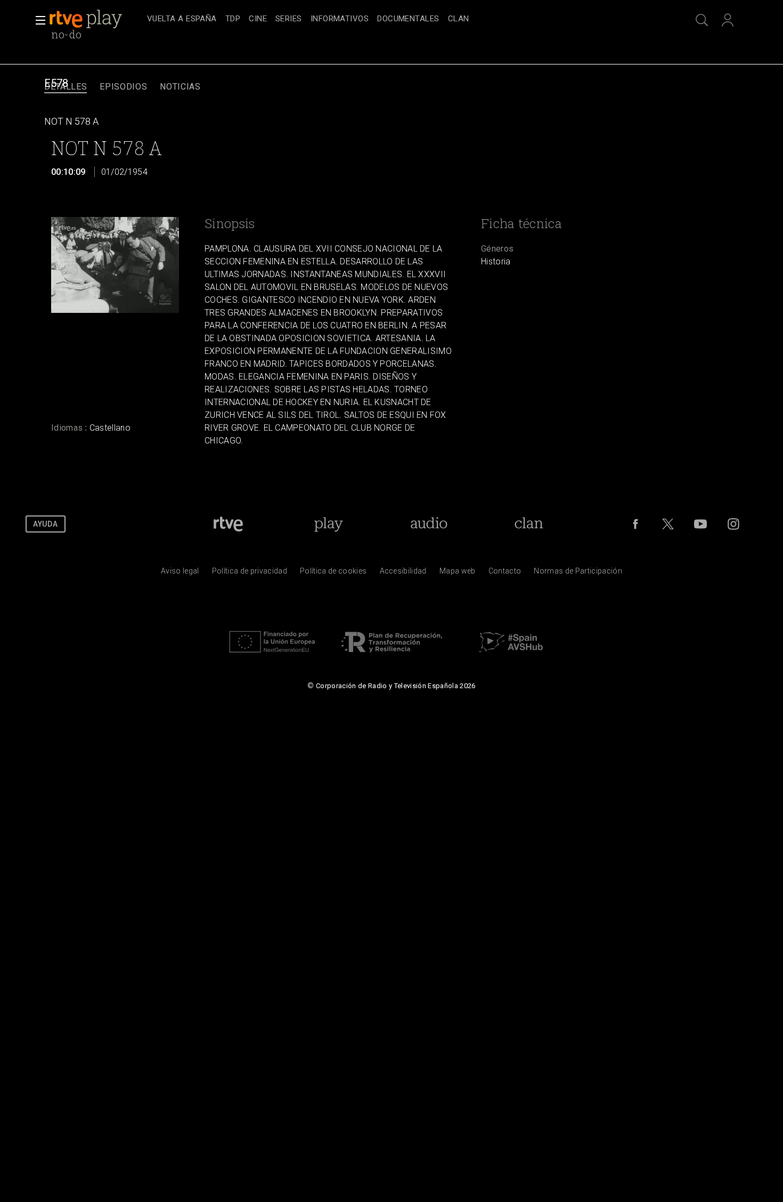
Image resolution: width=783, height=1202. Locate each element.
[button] (37, 20)
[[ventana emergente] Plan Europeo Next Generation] (272, 655)
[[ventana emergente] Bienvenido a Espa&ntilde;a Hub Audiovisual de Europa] (511, 655)
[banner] (96, 19)
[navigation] (403, 19)
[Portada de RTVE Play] (87, 19)
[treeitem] (182, 19)
